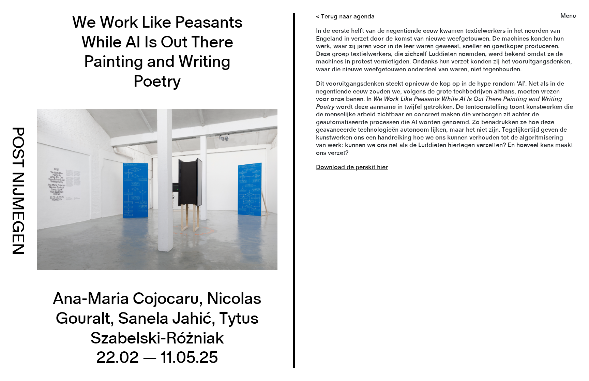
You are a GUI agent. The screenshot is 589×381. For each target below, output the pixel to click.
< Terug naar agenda (345, 17)
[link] (294, 190)
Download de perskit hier (352, 167)
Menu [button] (568, 16)
